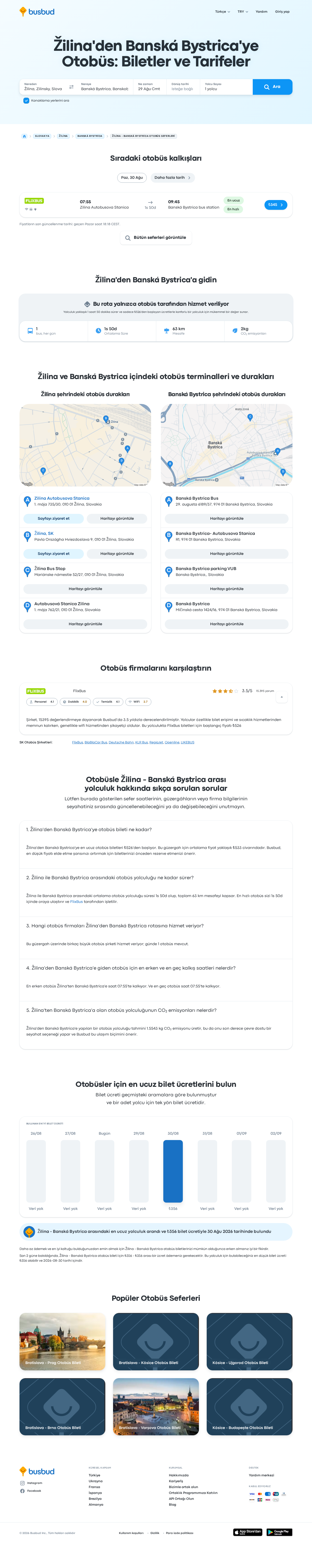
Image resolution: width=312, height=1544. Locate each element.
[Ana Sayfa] (24, 136)
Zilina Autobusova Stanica (61, 498)
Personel (41, 702)
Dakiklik (73, 702)
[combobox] (43, 87)
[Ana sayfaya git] (37, 12)
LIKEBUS (187, 742)
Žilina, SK (44, 534)
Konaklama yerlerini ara (50, 100)
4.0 (85, 702)
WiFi (137, 702)
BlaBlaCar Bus (96, 742)
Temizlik (106, 702)
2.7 (145, 702)
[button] (71, 87)
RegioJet (156, 742)
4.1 (52, 702)
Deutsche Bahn (121, 742)
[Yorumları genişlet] (282, 697)
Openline (172, 742)
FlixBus (79, 691)
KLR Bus (141, 742)
